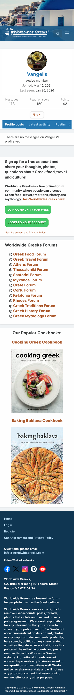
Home (8, 518)
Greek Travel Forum (30, 259)
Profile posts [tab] (14, 124)
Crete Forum (24, 285)
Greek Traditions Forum (34, 306)
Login (8, 525)
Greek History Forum (31, 311)
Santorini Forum (27, 275)
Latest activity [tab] (40, 124)
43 (65, 104)
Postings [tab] (62, 124)
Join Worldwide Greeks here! (43, 199)
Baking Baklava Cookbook (37, 420)
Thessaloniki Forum (30, 269)
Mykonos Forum (27, 280)
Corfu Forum (24, 290)
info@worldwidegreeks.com (24, 552)
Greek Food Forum (29, 254)
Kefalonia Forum (27, 295)
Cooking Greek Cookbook (37, 342)
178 (12, 104)
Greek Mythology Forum (34, 316)
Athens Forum (25, 264)
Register (10, 531)
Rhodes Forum (26, 300)
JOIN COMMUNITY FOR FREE (28, 209)
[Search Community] (57, 33)
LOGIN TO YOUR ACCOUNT (27, 222)
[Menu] (67, 33)
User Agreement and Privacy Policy (25, 232)
